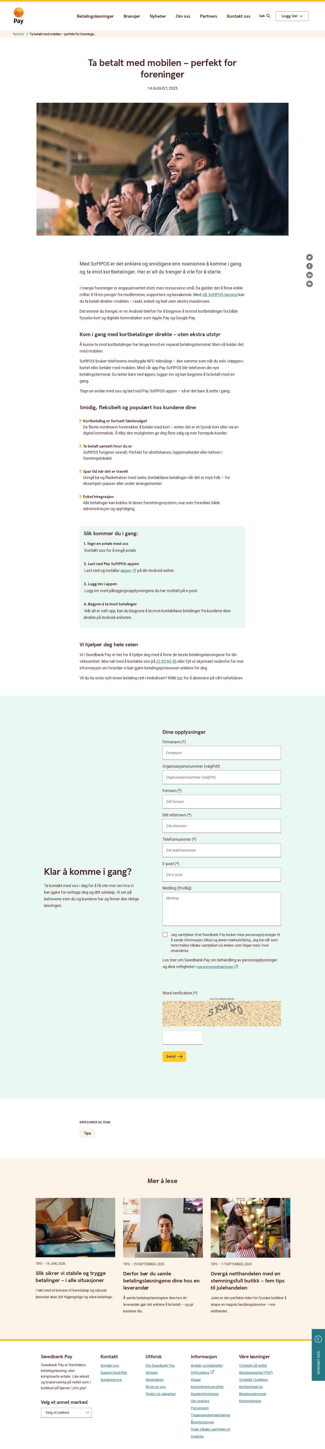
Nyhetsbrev (155, 1380)
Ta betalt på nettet (253, 1366)
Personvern (200, 1408)
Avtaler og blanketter (207, 1366)
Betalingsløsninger (95, 16)
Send (171, 1056)
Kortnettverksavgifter (207, 1387)
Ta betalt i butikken (253, 1380)
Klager (196, 1380)
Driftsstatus (200, 1373)
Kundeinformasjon (205, 1394)
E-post (168, 863)
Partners (208, 16)
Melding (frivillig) (176, 888)
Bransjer (132, 16)
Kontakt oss (238, 16)
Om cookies (200, 1401)
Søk (262, 16)
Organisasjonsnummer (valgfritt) (191, 766)
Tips (87, 1133)
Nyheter (158, 16)
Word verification (177, 993)
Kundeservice (111, 1380)
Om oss (183, 16)
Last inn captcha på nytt (222, 999)
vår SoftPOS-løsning (219, 294)
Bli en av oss (156, 1387)
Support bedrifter (114, 1373)
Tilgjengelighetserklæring (210, 1415)
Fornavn (169, 790)
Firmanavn (171, 742)
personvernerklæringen (215, 967)
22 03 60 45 (166, 661)
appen (125, 570)
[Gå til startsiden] (18, 16)
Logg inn (290, 16)
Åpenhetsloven (202, 1422)
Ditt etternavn (174, 815)
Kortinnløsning (250, 1401)
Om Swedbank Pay (160, 1366)
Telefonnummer (176, 839)
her (180, 678)
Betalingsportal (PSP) (256, 1373)
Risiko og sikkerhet (161, 1394)
